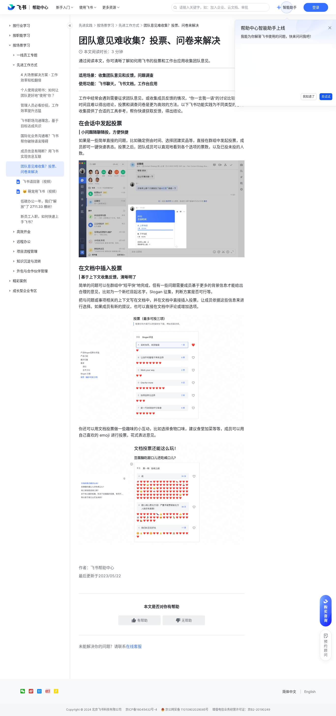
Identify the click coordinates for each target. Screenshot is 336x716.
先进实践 (85, 25)
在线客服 (134, 646)
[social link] (24, 691)
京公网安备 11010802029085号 (186, 709)
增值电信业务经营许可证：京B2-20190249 (241, 709)
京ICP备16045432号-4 (141, 709)
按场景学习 (105, 25)
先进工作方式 (129, 25)
